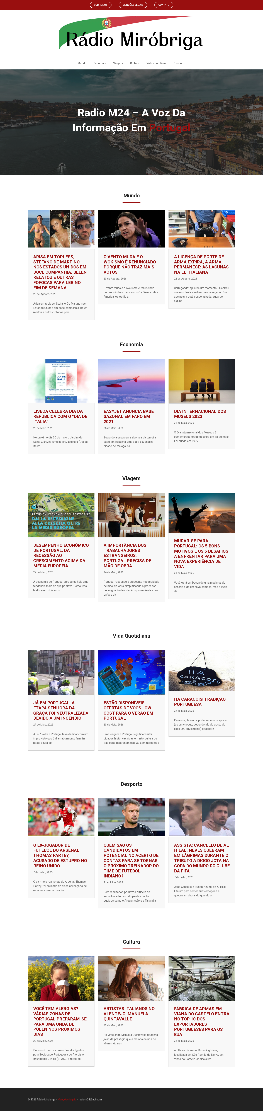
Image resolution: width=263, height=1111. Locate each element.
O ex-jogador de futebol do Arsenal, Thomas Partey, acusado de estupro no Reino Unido (60, 855)
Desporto (179, 63)
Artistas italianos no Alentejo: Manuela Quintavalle (129, 1014)
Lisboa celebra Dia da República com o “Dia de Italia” (60, 416)
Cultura (134, 63)
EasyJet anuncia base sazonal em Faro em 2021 (129, 416)
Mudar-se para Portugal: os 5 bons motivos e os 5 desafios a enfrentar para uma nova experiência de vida (201, 553)
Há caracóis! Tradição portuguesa (200, 702)
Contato (163, 4)
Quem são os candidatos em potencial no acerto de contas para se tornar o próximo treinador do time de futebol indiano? (131, 861)
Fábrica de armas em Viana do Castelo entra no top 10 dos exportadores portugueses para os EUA (201, 1021)
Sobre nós (101, 4)
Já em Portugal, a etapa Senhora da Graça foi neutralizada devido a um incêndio (60, 710)
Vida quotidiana (157, 63)
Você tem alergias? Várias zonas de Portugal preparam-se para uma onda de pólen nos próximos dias (60, 1021)
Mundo (82, 63)
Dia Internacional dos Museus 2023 (200, 414)
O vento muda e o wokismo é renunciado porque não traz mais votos (130, 264)
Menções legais (133, 4)
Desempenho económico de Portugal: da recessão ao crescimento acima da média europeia (61, 555)
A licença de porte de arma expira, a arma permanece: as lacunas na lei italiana (201, 264)
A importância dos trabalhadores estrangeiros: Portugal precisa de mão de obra (127, 555)
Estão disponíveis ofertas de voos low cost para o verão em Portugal (128, 710)
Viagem (118, 63)
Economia (100, 63)
